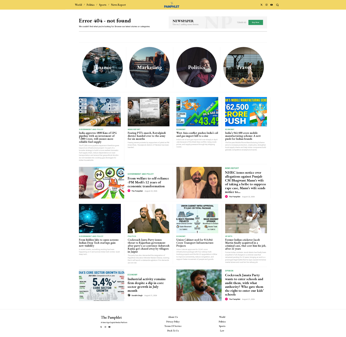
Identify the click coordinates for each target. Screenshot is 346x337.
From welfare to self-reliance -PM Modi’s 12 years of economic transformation (148, 182)
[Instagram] (266, 5)
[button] (277, 5)
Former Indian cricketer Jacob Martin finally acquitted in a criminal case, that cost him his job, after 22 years (245, 244)
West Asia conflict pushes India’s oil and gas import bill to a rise (197, 134)
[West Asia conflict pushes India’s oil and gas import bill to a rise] (197, 111)
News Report (134, 129)
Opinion (229, 271)
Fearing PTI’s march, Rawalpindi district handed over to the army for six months (147, 136)
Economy (181, 129)
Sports (228, 236)
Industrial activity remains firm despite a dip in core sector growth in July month (147, 285)
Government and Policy (91, 129)
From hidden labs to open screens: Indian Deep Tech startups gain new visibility (99, 242)
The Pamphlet (137, 191)
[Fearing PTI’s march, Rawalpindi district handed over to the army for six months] (149, 111)
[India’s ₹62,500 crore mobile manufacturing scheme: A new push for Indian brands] (246, 111)
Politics (132, 236)
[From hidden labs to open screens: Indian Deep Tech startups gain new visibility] (100, 218)
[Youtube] (271, 5)
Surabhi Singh (137, 295)
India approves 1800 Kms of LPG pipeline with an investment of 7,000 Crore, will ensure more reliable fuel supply (98, 137)
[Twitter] (261, 5)
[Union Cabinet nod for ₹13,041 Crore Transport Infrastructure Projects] (197, 218)
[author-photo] (129, 190)
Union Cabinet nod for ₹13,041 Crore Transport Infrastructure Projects (194, 242)
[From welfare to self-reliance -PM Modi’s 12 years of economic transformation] (101, 183)
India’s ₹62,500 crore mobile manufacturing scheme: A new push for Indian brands (243, 136)
